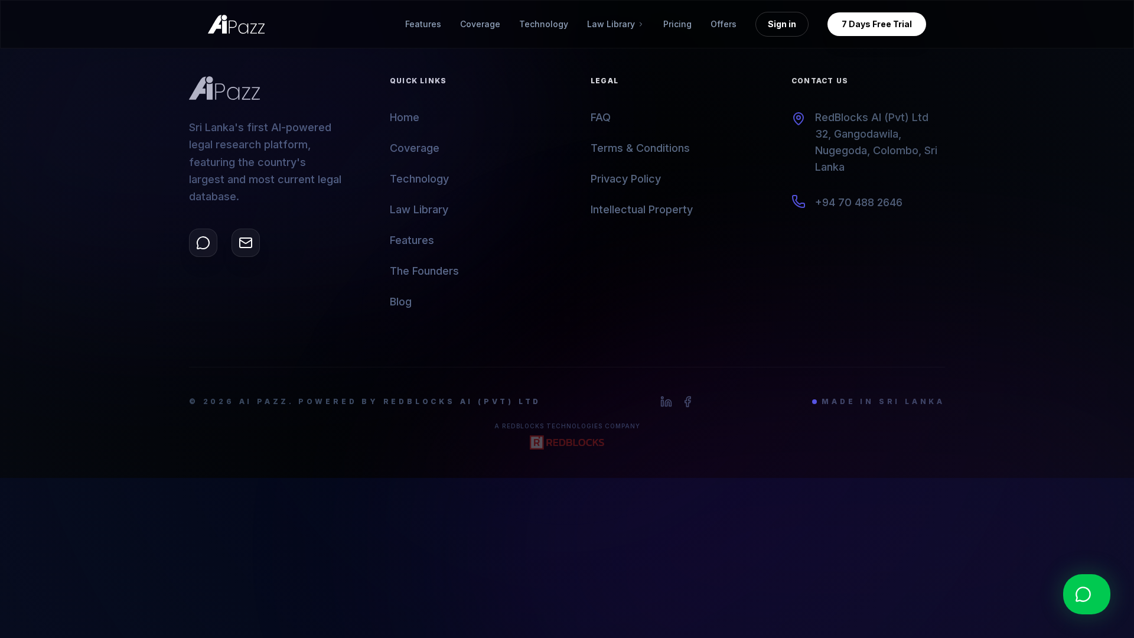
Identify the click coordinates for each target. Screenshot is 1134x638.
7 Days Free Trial (877, 24)
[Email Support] (246, 243)
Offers (724, 24)
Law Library (419, 209)
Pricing (677, 24)
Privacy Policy (626, 178)
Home (404, 117)
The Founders (424, 271)
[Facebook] (687, 402)
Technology (543, 24)
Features (423, 24)
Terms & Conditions (640, 148)
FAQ (601, 117)
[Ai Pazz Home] (236, 24)
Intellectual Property (642, 209)
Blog (401, 301)
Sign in (782, 24)
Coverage (480, 24)
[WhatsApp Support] (203, 243)
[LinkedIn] (666, 402)
